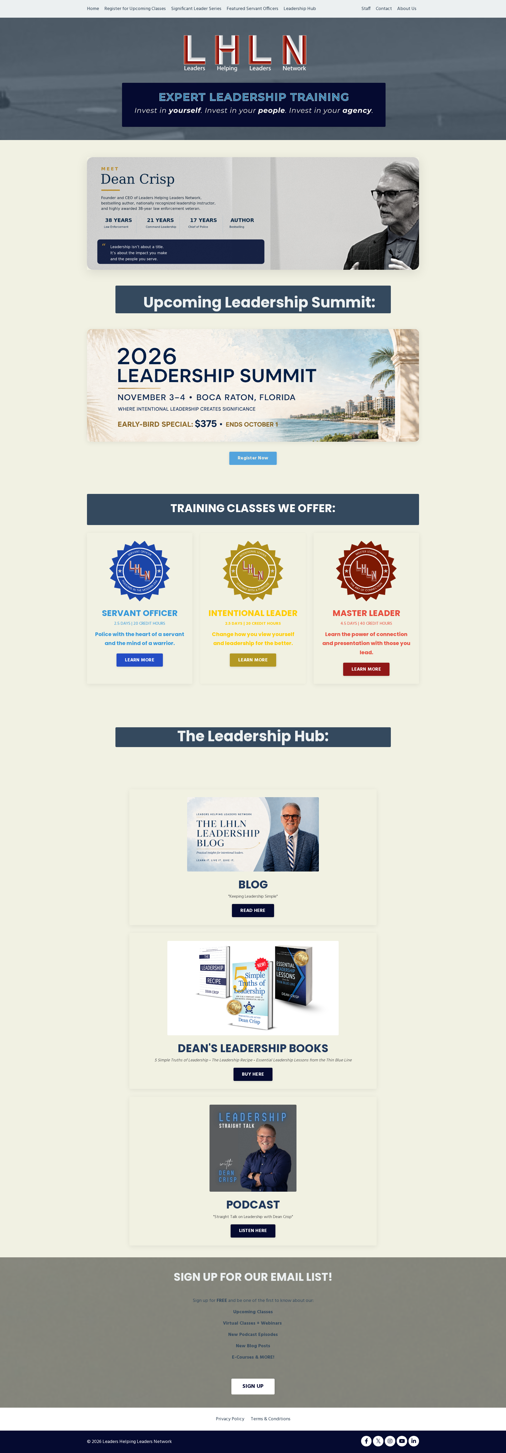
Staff (366, 8)
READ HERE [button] (252, 911)
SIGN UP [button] (253, 1386)
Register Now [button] (253, 458)
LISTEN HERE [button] (253, 1231)
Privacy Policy (230, 1419)
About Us (406, 8)
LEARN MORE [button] (139, 660)
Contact (384, 8)
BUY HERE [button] (253, 1074)
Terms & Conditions (270, 1419)
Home (93, 8)
